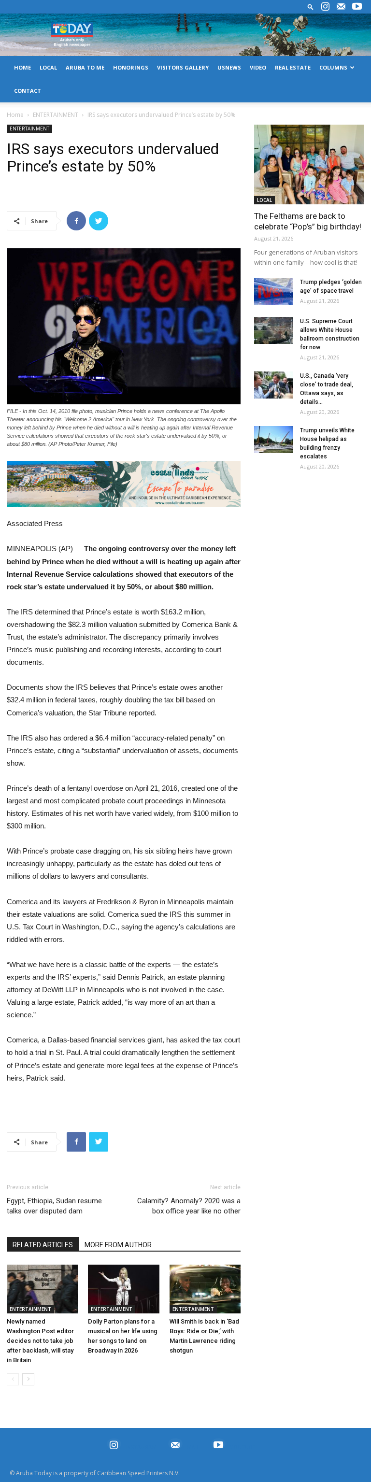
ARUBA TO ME (85, 67)
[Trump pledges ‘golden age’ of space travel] (273, 291)
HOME (22, 67)
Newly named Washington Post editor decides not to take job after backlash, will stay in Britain (40, 1341)
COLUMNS (333, 67)
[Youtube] (357, 7)
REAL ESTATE (293, 67)
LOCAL (48, 67)
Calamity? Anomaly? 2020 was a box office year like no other (189, 1206)
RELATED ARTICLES (43, 1245)
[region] (124, 484)
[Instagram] (325, 7)
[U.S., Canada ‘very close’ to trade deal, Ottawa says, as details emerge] (273, 385)
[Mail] (341, 7)
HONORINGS (130, 67)
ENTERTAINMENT (55, 115)
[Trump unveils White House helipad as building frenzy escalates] (273, 439)
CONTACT (27, 90)
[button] (310, 6)
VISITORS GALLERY (183, 67)
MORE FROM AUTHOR (118, 1245)
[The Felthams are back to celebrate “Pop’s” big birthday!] (309, 164)
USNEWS (229, 67)
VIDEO (258, 67)
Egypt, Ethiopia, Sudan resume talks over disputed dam (54, 1206)
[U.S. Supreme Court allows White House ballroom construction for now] (273, 330)
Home (15, 115)
